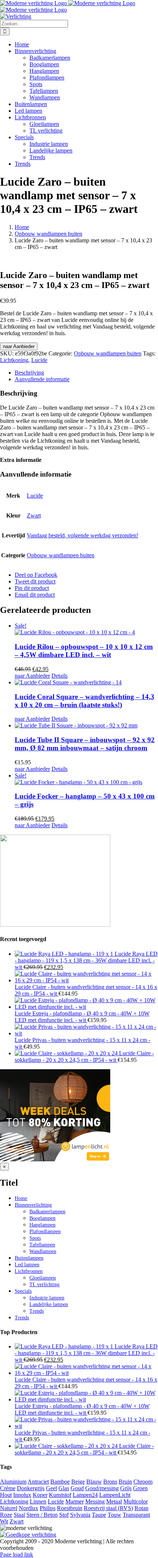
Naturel (8, 1508)
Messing (95, 1501)
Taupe (99, 1515)
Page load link (16, 1554)
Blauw (94, 1481)
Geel (51, 1488)
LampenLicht (114, 1495)
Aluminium (13, 1481)
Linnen (38, 1501)
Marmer (74, 1501)
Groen (140, 1488)
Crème (7, 1488)
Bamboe (60, 1481)
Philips (47, 1508)
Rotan (141, 1508)
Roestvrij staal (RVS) (108, 1508)
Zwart (34, 515)
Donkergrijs (30, 1488)
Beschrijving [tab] (29, 372)
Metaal (114, 1501)
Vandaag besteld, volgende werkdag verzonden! (82, 535)
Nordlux (28, 1508)
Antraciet (38, 1481)
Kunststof (60, 1495)
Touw (114, 1515)
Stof (64, 1515)
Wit (4, 1521)
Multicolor (135, 1501)
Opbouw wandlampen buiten (107, 353)
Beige (78, 1481)
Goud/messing (102, 1488)
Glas (63, 1488)
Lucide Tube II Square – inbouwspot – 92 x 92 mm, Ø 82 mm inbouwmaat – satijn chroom (85, 744)
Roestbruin (69, 1508)
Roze (6, 1515)
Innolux (22, 1495)
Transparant (136, 1515)
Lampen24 (85, 1495)
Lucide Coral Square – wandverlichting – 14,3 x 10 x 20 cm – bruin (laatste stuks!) (84, 701)
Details (59, 676)
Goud (77, 1488)
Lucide (39, 360)
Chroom (142, 1481)
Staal (19, 1515)
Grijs (126, 1488)
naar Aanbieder (19, 346)
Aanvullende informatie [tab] (42, 379)
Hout (6, 1495)
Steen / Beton (42, 1515)
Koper (40, 1495)
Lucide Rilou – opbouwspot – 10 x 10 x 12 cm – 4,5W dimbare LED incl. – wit (84, 651)
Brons (110, 1481)
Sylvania (80, 1515)
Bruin (125, 1481)
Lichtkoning (14, 360)
